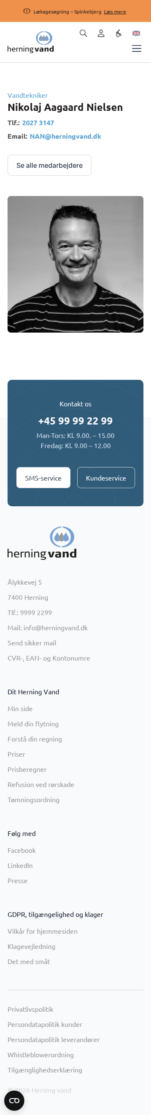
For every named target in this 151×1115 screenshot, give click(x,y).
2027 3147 (38, 122)
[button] (67, 11)
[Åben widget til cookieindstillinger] (14, 1101)
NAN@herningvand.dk (65, 136)
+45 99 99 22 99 (75, 420)
